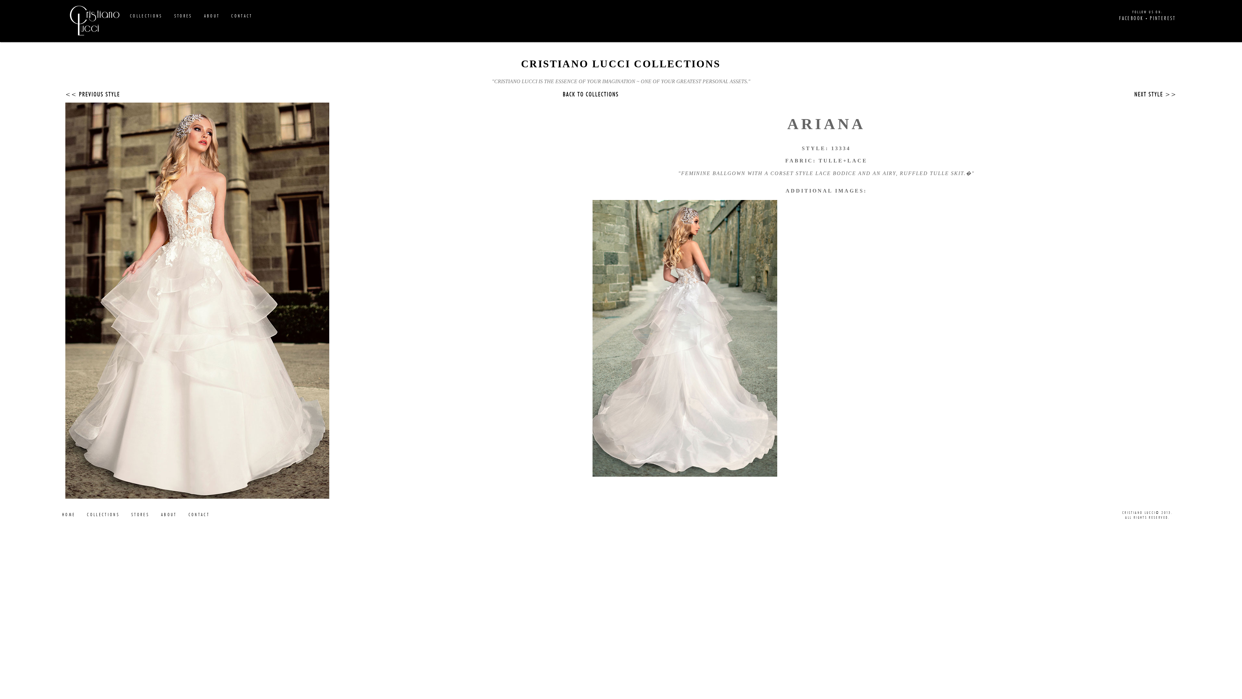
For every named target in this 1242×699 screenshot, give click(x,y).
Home (68, 514)
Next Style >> (1155, 95)
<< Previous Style (92, 95)
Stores (183, 16)
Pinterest (1163, 18)
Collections (146, 16)
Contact (241, 16)
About (212, 16)
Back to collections (591, 95)
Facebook (1131, 18)
